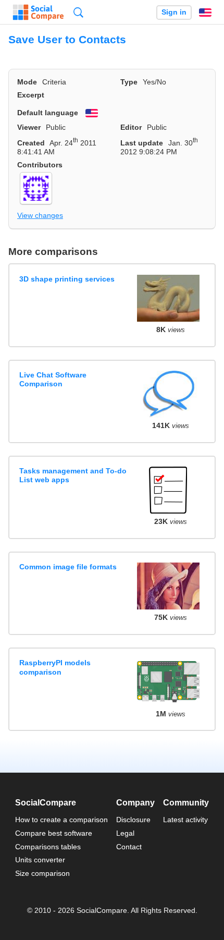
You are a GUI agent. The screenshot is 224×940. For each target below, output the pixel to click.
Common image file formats (68, 567)
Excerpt (30, 95)
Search (78, 12)
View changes (40, 215)
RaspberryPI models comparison (55, 667)
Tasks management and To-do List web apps (73, 475)
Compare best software (53, 833)
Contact (129, 847)
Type (129, 82)
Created (31, 143)
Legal (125, 833)
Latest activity (185, 819)
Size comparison (42, 873)
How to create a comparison (61, 819)
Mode (27, 82)
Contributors (40, 165)
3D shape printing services (67, 279)
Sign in (173, 12)
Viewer (29, 127)
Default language (47, 112)
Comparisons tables (48, 847)
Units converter (40, 860)
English (205, 12)
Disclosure (133, 819)
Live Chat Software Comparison (52, 379)
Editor (131, 127)
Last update (141, 143)
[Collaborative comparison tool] (38, 12)
